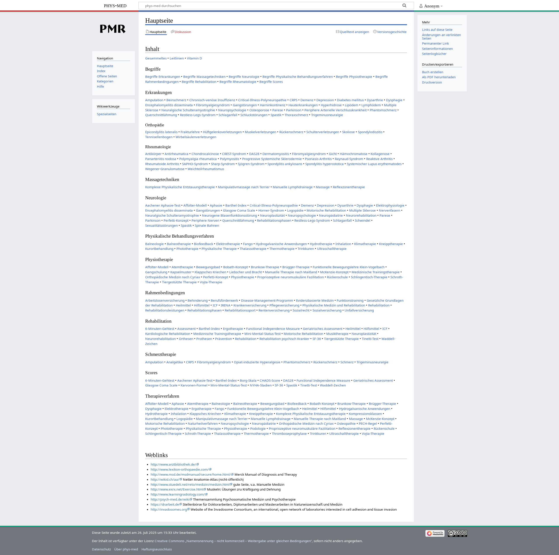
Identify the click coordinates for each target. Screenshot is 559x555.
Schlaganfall (228, 115)
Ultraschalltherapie (332, 248)
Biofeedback (203, 244)
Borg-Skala (248, 380)
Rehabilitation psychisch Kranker (284, 338)
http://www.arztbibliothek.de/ (173, 464)
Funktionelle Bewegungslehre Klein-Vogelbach (349, 267)
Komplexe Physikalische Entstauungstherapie (180, 187)
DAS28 (254, 153)
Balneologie (154, 244)
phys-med (115, 5)
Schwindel (362, 220)
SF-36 (316, 338)
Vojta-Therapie (211, 282)
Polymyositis (229, 159)
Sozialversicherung (327, 310)
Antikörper (153, 153)
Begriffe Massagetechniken (204, 76)
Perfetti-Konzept (176, 220)
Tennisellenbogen (159, 137)
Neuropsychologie (232, 110)
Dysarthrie (375, 100)
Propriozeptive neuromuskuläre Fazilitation (290, 277)
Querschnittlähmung (161, 115)
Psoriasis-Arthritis (318, 159)
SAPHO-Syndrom (195, 164)
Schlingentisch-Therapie (369, 277)
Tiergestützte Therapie (179, 282)
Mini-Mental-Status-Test (262, 333)
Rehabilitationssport (240, 310)
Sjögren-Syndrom (251, 164)
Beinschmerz (176, 100)
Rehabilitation (379, 305)
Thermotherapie (282, 248)
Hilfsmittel (202, 305)
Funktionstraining (350, 300)
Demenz (306, 100)
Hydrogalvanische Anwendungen (281, 244)
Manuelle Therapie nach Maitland (291, 272)
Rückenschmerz (291, 132)
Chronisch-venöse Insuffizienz (212, 100)
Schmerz (347, 362)
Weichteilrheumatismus (206, 169)
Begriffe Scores (271, 81)
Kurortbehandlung (159, 248)
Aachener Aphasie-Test (162, 205)
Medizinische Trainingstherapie (376, 272)
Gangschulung (156, 272)
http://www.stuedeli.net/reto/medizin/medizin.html (190, 484)
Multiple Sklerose (362, 210)
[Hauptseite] (113, 31)
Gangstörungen (245, 105)
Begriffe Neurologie (244, 76)
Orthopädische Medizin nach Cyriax (172, 277)
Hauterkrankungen (303, 105)
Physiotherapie (242, 277)
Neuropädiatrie (331, 215)
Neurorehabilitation (361, 215)
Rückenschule (337, 277)
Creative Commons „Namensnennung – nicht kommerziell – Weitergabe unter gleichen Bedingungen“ (233, 541)
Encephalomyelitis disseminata (169, 105)
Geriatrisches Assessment (322, 328)
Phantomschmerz (383, 110)
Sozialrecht (301, 310)
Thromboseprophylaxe (289, 433)
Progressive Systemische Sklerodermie (272, 159)
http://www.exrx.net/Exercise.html (177, 489)
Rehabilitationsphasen (274, 220)
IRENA (225, 305)
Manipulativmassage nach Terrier (244, 187)
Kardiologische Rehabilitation (167, 333)
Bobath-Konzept (235, 267)
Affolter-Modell (195, 205)
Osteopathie (346, 423)
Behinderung (198, 300)
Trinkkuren (306, 248)
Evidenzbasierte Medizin (315, 300)
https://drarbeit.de (165, 504)
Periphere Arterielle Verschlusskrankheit (335, 110)
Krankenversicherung (249, 305)
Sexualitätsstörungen (161, 225)
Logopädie (295, 210)
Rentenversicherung (274, 310)
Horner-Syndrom (271, 210)
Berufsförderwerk (224, 300)
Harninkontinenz (272, 105)
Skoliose (348, 132)
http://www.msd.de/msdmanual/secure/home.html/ (191, 474)
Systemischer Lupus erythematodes (374, 164)
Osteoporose (259, 110)
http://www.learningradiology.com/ (178, 494)
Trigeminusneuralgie (327, 115)
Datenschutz (101, 549)
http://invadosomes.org (169, 509)
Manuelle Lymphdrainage (293, 187)
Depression (325, 100)
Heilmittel (183, 305)
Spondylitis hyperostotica (324, 164)
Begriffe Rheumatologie (237, 81)
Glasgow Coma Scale (239, 210)
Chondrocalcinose (205, 153)
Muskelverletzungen (260, 132)
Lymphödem (371, 105)
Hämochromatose (353, 153)
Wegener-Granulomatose (165, 169)
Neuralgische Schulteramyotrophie (188, 110)
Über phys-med (126, 549)
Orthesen (186, 338)
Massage (323, 187)
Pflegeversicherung (284, 305)
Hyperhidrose (331, 105)
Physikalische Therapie (219, 248)
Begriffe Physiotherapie (354, 76)
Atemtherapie (182, 267)
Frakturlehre (190, 132)
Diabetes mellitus (350, 100)
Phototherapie (187, 248)
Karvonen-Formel (194, 385)
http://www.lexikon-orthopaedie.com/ (180, 469)
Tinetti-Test (370, 338)
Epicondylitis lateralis (161, 132)
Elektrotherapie (228, 244)
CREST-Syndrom (234, 153)
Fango (248, 244)
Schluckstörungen (253, 115)
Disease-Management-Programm (267, 300)
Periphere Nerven (205, 220)
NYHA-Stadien (261, 385)
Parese (277, 110)
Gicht (333, 153)
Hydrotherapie (321, 244)
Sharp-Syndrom (223, 164)
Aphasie (216, 205)
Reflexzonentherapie (349, 187)
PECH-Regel (368, 423)
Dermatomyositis (275, 153)
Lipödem (351, 105)
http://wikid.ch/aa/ (165, 479)
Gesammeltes (156, 58)
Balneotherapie (179, 244)
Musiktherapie (337, 333)
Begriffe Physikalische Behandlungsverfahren (297, 76)
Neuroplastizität (272, 215)
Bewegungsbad (208, 267)
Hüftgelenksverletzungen (222, 132)
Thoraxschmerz (296, 115)
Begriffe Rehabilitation (199, 81)
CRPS (293, 100)
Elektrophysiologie (390, 205)
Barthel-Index (236, 205)
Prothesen (204, 338)
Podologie (258, 428)
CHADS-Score (270, 380)
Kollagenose (380, 153)
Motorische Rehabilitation (326, 210)
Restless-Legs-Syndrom (198, 115)
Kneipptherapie (391, 244)
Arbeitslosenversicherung (165, 300)
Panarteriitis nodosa (160, 159)
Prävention (223, 338)
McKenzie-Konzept (334, 272)
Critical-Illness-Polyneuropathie (262, 100)
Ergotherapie (233, 328)
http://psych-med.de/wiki (170, 499)
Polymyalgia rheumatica (198, 159)
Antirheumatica (176, 153)
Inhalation (343, 244)
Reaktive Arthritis (379, 159)
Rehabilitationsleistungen (164, 310)
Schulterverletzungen (322, 132)
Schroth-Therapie (198, 433)
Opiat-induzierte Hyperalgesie (257, 362)
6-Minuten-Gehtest (159, 328)
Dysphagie (394, 100)
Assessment (186, 328)
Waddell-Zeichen (333, 385)
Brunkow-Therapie (265, 267)
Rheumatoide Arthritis (162, 164)
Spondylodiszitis (370, 132)
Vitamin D (194, 58)
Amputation (154, 100)
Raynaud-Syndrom (349, 159)
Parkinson (293, 110)
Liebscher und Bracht (245, 272)
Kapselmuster (181, 272)
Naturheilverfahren (203, 423)
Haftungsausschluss (156, 549)
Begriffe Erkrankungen (162, 76)
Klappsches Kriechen (210, 272)
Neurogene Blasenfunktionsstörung (229, 215)
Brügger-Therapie (296, 267)
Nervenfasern (389, 210)
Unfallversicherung (359, 310)
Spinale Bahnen (207, 225)
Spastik (276, 115)
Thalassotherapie (253, 248)
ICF (215, 305)
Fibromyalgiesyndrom (213, 105)
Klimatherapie (365, 244)
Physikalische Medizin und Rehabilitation (333, 305)
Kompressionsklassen (365, 413)
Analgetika (174, 362)
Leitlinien (177, 58)
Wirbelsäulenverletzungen (196, 137)
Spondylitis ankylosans (284, 164)
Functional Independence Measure (273, 328)
